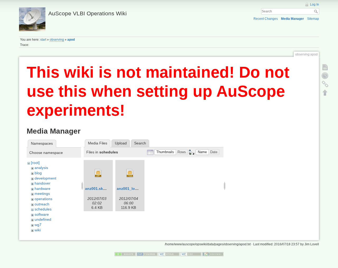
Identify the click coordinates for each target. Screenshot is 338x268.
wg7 (38, 225)
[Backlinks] (325, 84)
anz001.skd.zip (98, 188)
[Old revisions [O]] (325, 75)
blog (38, 173)
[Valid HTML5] (169, 254)
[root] (35, 163)
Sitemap (313, 19)
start (43, 39)
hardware (42, 188)
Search (316, 11)
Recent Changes (265, 19)
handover (42, 183)
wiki (38, 230)
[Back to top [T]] (325, 92)
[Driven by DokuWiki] (212, 254)
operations (43, 199)
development (45, 178)
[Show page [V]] (325, 67)
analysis (41, 168)
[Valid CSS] (190, 254)
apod (71, 39)
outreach (42, 204)
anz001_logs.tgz (131, 188)
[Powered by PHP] (147, 254)
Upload (121, 143)
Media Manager (292, 19)
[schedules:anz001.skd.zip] (98, 173)
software (42, 214)
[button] (165, 152)
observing (57, 39)
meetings (42, 193)
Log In (314, 4)
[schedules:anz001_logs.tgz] (130, 173)
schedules (43, 209)
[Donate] (125, 254)
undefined (43, 219)
